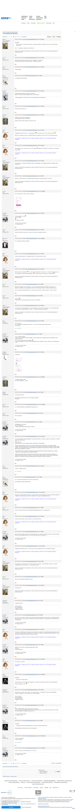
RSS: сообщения (28, 787)
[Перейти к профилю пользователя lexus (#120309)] (5, 486)
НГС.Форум (4, 766)
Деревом (59, 36)
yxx (10, 776)
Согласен (11, 807)
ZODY (45, 17)
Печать (49, 36)
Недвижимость (24, 16)
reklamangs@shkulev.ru (42, 798)
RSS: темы (21, 787)
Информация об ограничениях (43, 803)
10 (11, 36)
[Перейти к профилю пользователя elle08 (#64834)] (5, 139)
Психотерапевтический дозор (31, 75)
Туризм (30, 16)
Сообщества (9, 766)
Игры (45, 16)
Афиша (30, 17)
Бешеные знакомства (14, 766)
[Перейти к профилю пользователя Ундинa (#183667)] (5, 48)
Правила (46, 787)
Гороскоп (38, 16)
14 (18, 36)
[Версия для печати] (15, 55)
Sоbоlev (8, 776)
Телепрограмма (39, 17)
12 (15, 36)
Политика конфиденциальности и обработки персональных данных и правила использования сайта (55, 807)
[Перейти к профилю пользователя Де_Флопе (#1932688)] (5, 221)
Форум (22, 19)
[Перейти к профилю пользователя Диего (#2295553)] (5, 683)
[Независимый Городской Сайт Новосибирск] (6, 18)
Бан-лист (41, 787)
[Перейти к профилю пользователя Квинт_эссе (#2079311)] (5, 247)
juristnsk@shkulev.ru (28, 807)
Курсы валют (32, 19)
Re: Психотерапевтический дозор (31, 39)
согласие (12, 803)
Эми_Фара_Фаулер (14, 776)
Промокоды (38, 19)
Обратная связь (55, 787)
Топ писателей (35, 787)
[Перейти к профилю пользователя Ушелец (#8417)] (5, 100)
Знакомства (23, 17)
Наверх (73, 808)
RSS (54, 36)
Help (50, 787)
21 (20, 36)
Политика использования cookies (43, 806)
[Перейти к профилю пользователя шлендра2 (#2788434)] (5, 124)
